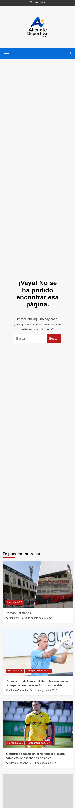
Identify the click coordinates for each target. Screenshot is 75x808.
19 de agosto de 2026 (36, 618)
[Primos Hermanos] (38, 584)
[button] (7, 53)
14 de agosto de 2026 (45, 690)
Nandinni (14, 618)
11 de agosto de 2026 (45, 763)
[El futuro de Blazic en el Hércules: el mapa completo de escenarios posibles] (38, 724)
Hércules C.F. (15, 602)
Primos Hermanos (18, 613)
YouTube (40, 2)
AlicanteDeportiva (18, 690)
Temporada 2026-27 (38, 670)
